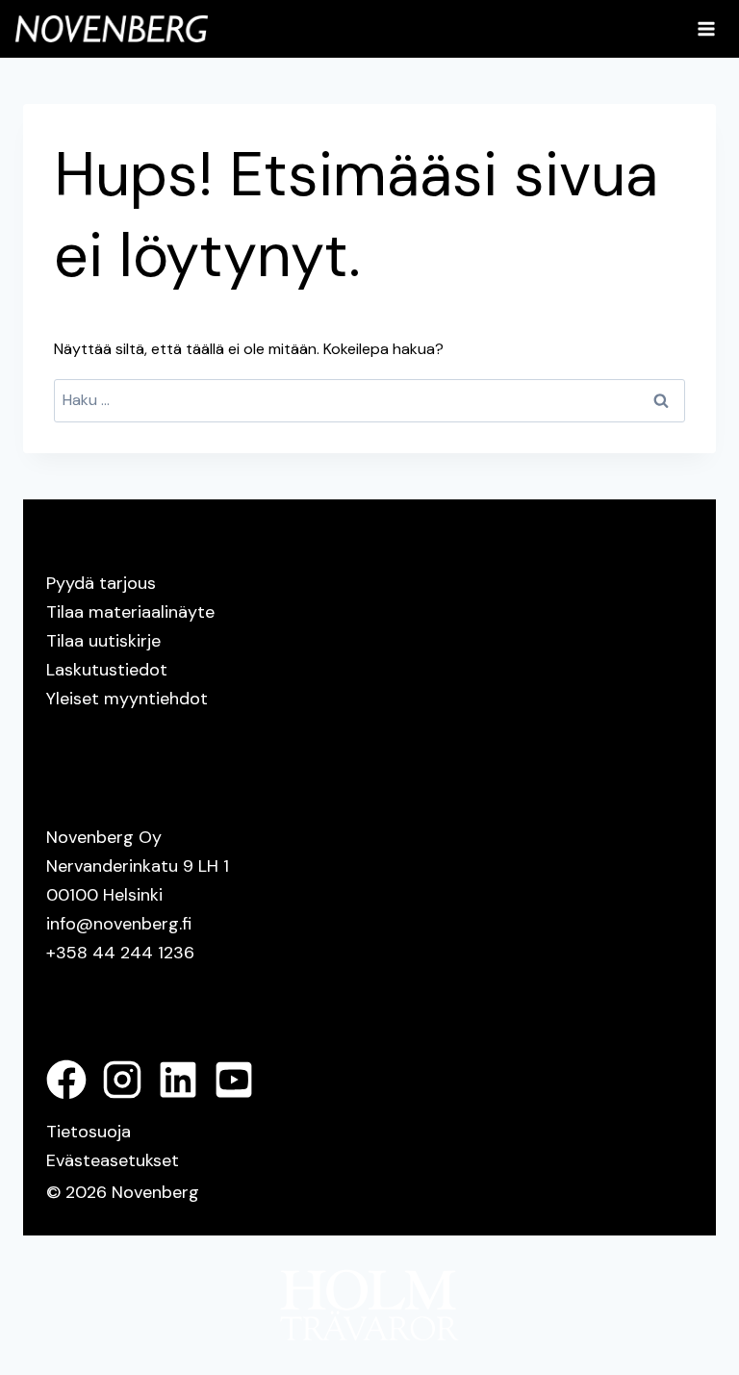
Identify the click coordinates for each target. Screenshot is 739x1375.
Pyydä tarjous (101, 583)
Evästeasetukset (112, 1160)
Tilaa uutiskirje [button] (103, 640)
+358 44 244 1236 (120, 952)
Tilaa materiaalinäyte (130, 612)
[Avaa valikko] (706, 28)
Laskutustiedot (106, 669)
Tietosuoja (88, 1131)
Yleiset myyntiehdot (127, 698)
